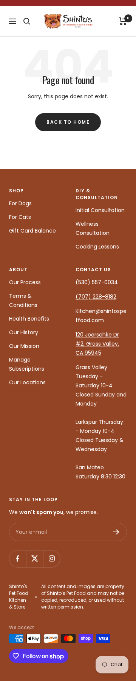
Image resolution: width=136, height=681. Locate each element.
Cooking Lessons (97, 246)
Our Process (25, 282)
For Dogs (20, 203)
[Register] (116, 532)
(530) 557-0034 (97, 282)
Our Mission (24, 346)
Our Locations (27, 382)
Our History (23, 332)
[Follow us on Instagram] (51, 558)
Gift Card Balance (32, 230)
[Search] (26, 21)
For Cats (20, 217)
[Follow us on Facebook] (17, 558)
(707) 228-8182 (96, 296)
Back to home (68, 122)
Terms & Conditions (23, 300)
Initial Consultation (100, 210)
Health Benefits (29, 318)
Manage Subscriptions (26, 364)
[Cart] (123, 21)
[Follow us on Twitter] (34, 558)
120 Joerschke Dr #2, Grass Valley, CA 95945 (97, 344)
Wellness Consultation (93, 228)
